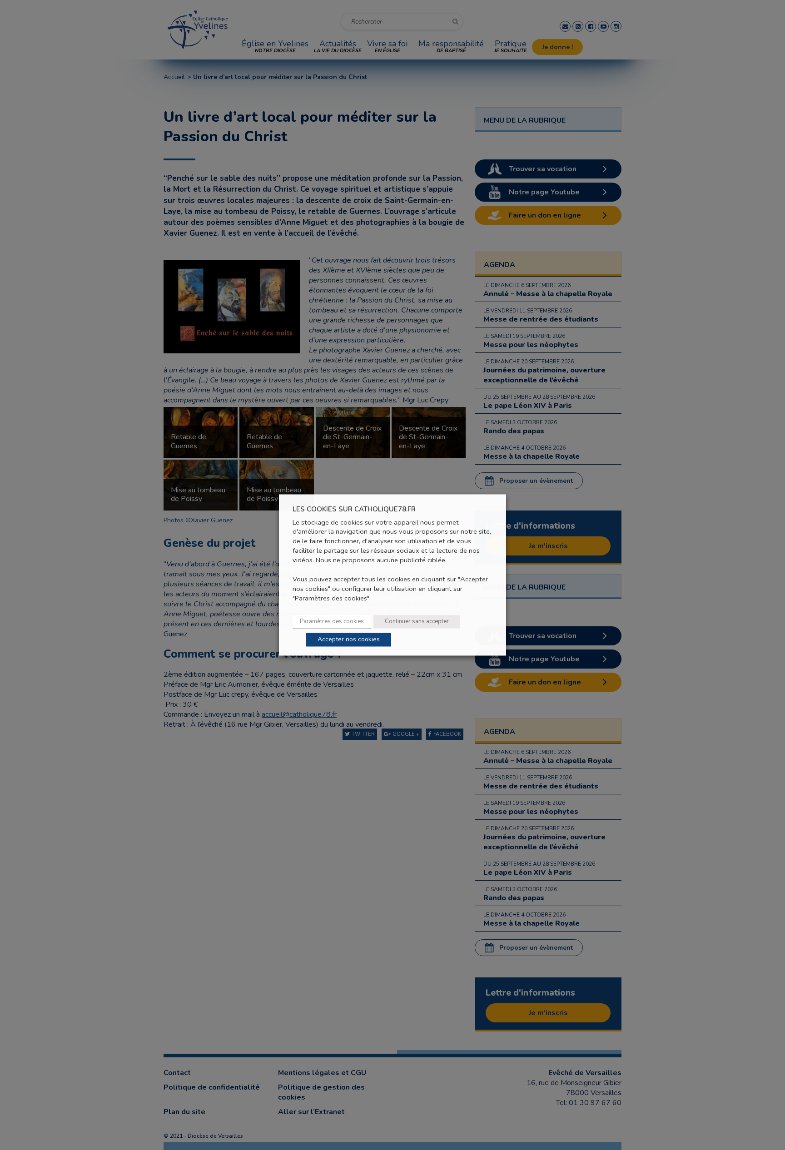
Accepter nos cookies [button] (349, 639)
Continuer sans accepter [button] (417, 622)
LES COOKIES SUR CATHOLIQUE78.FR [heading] (354, 509)
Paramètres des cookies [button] (332, 622)
